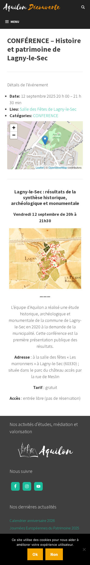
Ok (35, 554)
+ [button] (13, 128)
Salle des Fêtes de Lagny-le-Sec (48, 109)
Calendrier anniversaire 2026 (32, 520)
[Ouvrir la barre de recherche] (83, 7)
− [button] (13, 135)
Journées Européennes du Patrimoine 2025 (44, 528)
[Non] (84, 549)
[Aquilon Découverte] (33, 7)
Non (54, 554)
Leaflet (40, 167)
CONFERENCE (45, 115)
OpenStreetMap (57, 167)
